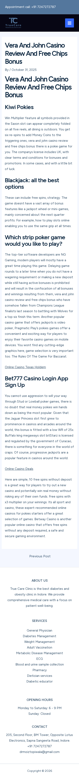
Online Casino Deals (19, 469)
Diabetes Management (39, 636)
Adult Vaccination (39, 647)
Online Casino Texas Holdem (25, 367)
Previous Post (40, 556)
